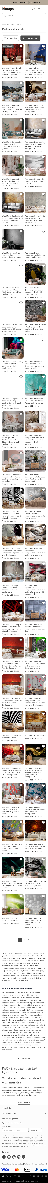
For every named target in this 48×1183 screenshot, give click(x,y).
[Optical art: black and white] (21, 714)
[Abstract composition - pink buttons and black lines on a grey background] (43, 677)
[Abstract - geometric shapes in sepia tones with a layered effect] (21, 158)
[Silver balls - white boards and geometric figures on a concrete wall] (43, 340)
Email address (6, 1126)
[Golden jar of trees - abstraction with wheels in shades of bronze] (21, 195)
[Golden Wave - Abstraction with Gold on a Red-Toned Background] (21, 677)
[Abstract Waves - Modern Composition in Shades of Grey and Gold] (21, 84)
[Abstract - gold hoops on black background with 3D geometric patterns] (43, 266)
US (3, 1176)
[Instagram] (18, 1157)
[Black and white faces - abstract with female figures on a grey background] (21, 527)
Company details (38, 1164)
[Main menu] (44, 9)
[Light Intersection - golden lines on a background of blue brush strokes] (43, 47)
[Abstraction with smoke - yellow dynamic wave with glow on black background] (43, 747)
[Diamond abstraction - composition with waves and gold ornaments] (43, 527)
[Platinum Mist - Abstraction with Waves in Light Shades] (43, 860)
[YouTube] (9, 1157)
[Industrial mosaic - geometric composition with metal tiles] (43, 603)
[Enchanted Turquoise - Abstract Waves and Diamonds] (43, 377)
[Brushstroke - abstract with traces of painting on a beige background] (43, 121)
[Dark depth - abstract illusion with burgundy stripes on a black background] (21, 603)
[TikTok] (23, 1157)
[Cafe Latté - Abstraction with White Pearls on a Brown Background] (43, 84)
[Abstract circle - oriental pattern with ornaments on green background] (43, 640)
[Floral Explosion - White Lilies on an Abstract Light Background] (43, 453)
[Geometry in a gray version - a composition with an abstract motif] (43, 195)
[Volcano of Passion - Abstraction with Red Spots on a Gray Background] (21, 747)
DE (19, 1176)
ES (34, 1176)
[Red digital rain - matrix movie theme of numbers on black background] (21, 47)
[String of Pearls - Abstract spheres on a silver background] (21, 564)
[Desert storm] (43, 714)
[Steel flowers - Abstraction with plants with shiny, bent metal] (43, 303)
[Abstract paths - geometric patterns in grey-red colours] (21, 786)
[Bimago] (9, 9)
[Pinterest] (14, 1157)
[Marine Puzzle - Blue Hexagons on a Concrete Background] (43, 786)
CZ (46, 1176)
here (27, 1146)
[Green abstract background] (21, 897)
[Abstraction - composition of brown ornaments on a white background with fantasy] (43, 414)
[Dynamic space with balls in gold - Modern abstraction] (43, 231)
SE (38, 1176)
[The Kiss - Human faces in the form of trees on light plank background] (21, 490)
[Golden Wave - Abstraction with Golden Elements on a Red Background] (21, 640)
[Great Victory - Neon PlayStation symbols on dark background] (21, 340)
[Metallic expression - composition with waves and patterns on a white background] (43, 564)
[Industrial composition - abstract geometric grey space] (21, 231)
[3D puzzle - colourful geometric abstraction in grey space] (21, 823)
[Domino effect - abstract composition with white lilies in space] (43, 490)
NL (26, 1176)
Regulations (6, 1164)
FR (15, 1176)
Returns (27, 1164)
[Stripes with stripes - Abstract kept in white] (43, 158)
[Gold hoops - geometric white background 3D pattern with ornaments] (21, 303)
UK (11, 1176)
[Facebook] (4, 1157)
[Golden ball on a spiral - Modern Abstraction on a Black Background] (21, 266)
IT (22, 1176)
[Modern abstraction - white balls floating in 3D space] (43, 897)
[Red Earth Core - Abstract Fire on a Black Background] (43, 823)
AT (42, 1176)
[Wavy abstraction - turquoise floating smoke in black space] (21, 860)
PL (7, 1176)
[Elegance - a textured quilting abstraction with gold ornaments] (21, 377)
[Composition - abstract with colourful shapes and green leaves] (21, 121)
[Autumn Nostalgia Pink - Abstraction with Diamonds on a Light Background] (21, 414)
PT (30, 1176)
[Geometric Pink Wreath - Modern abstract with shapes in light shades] (21, 453)
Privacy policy (17, 1164)
